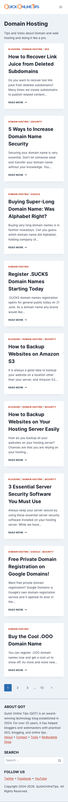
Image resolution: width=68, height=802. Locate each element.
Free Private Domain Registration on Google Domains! (32, 566)
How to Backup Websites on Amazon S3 (33, 354)
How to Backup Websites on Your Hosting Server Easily (33, 421)
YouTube (41, 778)
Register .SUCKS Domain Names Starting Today (28, 281)
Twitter (9, 778)
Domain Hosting (32, 49)
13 (42, 687)
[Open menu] (60, 7)
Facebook (24, 778)
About (8, 737)
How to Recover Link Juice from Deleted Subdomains (32, 64)
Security (36, 121)
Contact (21, 737)
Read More (17, 102)
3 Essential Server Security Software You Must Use (29, 494)
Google (35, 194)
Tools (34, 737)
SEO (47, 49)
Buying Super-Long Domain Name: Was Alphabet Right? (31, 209)
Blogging (14, 49)
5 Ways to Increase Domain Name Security (30, 136)
